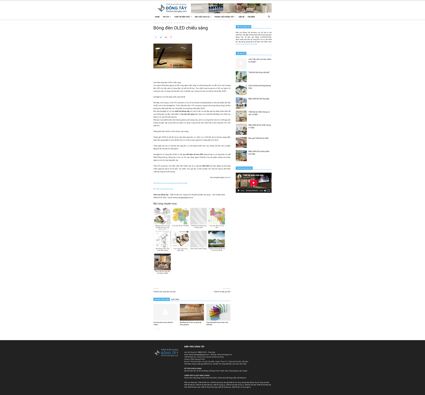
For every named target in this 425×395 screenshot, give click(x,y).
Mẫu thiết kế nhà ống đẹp (258, 99)
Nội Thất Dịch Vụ (202, 17)
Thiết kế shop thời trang (164, 189)
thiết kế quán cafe (194, 387)
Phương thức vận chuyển (238, 371)
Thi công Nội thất (225, 364)
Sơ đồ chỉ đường (202, 371)
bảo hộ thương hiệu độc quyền (246, 44)
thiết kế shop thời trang (209, 387)
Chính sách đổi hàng (225, 378)
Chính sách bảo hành (209, 378)
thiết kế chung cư (219, 385)
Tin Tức (166, 17)
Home (157, 17)
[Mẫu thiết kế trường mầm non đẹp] (241, 155)
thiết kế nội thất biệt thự (204, 385)
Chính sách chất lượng (192, 378)
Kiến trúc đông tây (190, 382)
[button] (269, 17)
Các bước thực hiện (239, 364)
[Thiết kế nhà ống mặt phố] (241, 76)
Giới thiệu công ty (190, 364)
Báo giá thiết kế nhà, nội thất (208, 364)
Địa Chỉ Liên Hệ (189, 371)
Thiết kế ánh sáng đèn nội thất (164, 292)
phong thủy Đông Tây (249, 382)
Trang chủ (156, 23)
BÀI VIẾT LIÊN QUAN (162, 299)
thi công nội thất (263, 382)
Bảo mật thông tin (240, 378)
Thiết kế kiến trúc (204, 382)
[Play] (239, 190)
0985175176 (202, 352)
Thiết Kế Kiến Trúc (182, 17)
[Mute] (265, 190)
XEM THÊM (175, 299)
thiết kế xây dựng (217, 382)
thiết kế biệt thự (189, 385)
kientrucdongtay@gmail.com (199, 354)
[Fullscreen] (269, 190)
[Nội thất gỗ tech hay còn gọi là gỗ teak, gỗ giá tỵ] (192, 312)
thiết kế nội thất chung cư (235, 385)
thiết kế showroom (224, 387)
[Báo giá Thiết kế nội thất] (241, 142)
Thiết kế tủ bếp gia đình (222, 292)
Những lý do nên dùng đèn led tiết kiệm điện (171, 183)
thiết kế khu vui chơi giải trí (241, 387)
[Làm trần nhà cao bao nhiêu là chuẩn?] (165, 312)
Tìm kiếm (251, 17)
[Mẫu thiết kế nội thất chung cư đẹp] (241, 129)
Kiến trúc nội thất (167, 23)
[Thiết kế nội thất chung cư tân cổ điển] (241, 116)
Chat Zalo (211, 352)
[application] (254, 183)
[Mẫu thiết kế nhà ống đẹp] (241, 103)
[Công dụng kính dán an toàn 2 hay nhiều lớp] (218, 312)
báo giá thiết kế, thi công (232, 382)
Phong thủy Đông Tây (224, 17)
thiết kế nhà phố (250, 385)
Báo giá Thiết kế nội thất (258, 138)
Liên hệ (241, 17)
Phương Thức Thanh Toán (219, 371)
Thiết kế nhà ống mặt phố (258, 72)
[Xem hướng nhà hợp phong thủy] (241, 89)
